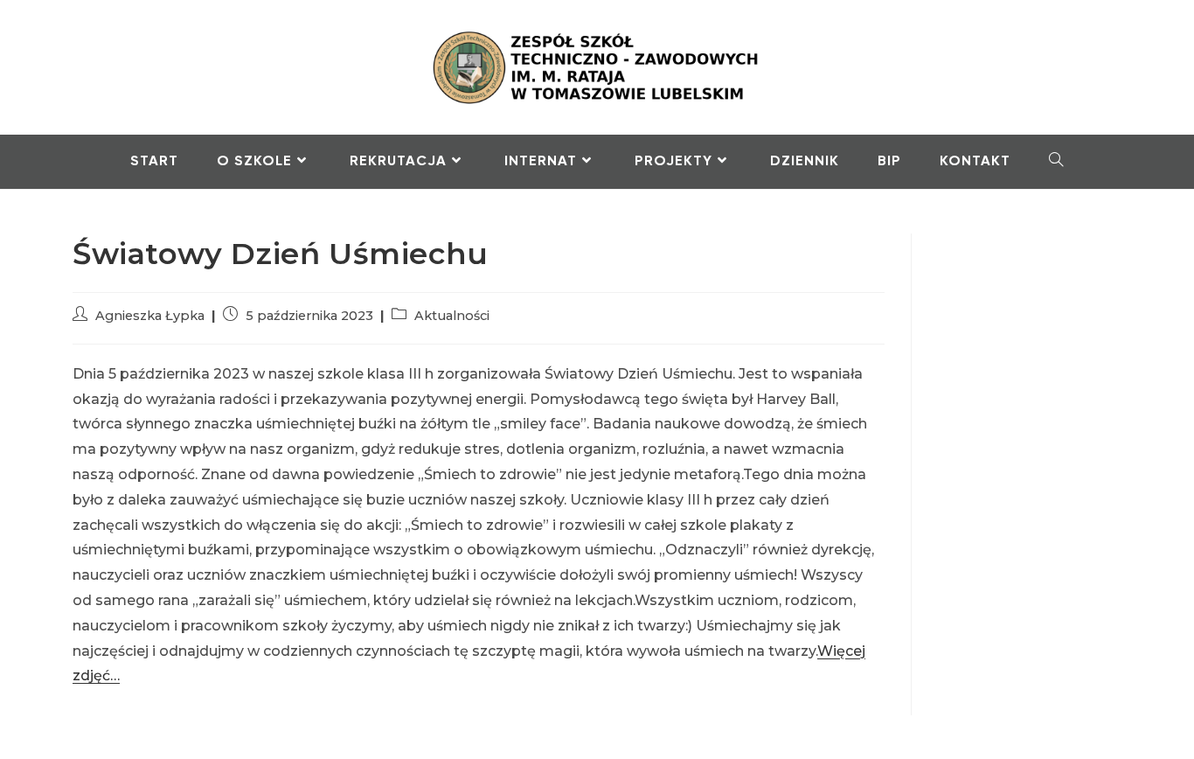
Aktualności (451, 316)
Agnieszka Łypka (150, 316)
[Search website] (1056, 162)
